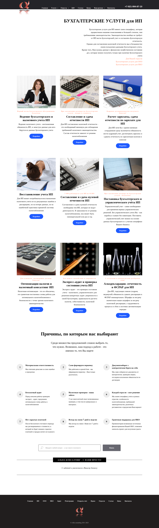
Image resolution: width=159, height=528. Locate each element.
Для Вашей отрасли (134, 58)
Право (93, 501)
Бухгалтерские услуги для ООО (129, 61)
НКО (52, 501)
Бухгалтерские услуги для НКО (129, 64)
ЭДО (73, 8)
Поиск (111, 448)
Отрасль (64, 8)
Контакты (111, 8)
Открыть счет (82, 501)
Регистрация (69, 501)
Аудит (59, 501)
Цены (89, 8)
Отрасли (102, 501)
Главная (45, 8)
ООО (44, 501)
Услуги (54, 8)
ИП (38, 501)
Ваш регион (99, 8)
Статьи (80, 8)
